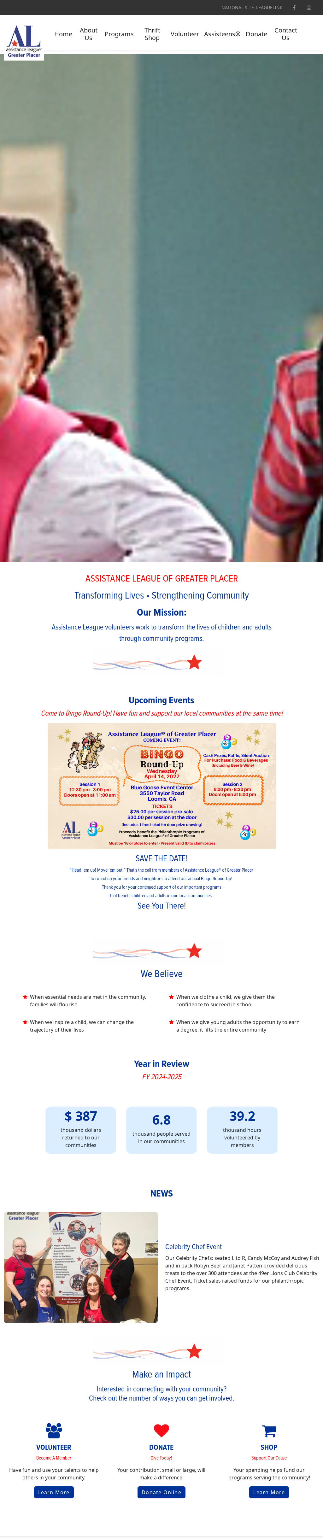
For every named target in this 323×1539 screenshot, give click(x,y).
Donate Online (161, 1492)
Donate (256, 34)
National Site (237, 7)
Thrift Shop (152, 34)
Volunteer (185, 34)
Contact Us (285, 34)
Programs (119, 34)
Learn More (54, 1492)
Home (63, 34)
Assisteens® (222, 34)
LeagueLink (269, 7)
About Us (88, 34)
